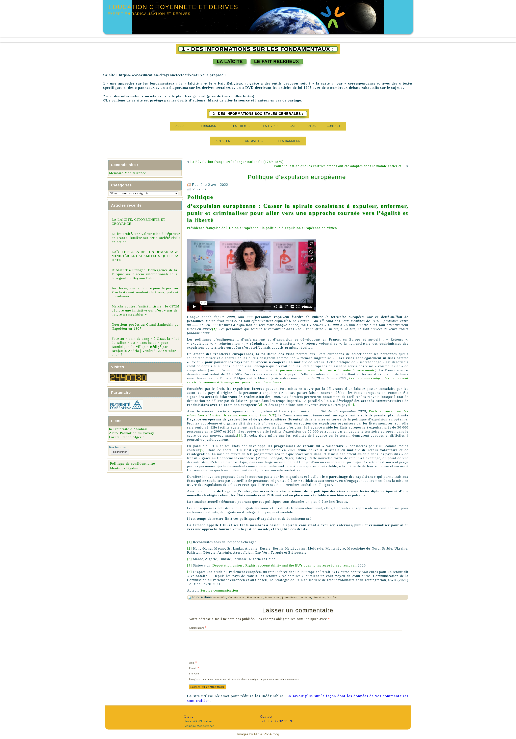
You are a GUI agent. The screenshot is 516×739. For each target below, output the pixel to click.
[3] (351, 405)
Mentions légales (124, 468)
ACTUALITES (254, 140)
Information (272, 597)
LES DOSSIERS (289, 140)
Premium (319, 597)
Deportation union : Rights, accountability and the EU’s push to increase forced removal (284, 565)
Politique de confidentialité (132, 463)
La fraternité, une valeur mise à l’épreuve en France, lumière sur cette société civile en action (146, 238)
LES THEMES (241, 126)
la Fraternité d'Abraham (128, 429)
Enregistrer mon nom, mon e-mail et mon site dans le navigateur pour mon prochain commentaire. (245, 679)
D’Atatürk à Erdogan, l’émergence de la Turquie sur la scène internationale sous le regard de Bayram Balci (144, 274)
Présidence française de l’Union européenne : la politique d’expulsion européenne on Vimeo (262, 228)
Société (332, 597)
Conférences (236, 597)
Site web (194, 673)
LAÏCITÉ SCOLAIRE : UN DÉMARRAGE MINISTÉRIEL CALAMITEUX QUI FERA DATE (145, 256)
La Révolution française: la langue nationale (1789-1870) (237, 162)
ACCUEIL (182, 126)
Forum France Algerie (127, 437)
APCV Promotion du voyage (132, 433)
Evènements (255, 597)
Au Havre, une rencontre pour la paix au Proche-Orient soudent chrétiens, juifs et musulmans (145, 292)
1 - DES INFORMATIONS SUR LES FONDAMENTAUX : (258, 49)
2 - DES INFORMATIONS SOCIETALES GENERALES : (258, 113)
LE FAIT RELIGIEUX (276, 61)
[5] (202, 450)
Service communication (219, 590)
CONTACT (333, 126)
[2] (260, 405)
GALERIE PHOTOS (303, 126)
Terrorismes (210, 126)
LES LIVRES (270, 126)
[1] (189, 542)
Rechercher (118, 447)
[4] (239, 435)
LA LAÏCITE (230, 61)
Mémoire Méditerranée (127, 173)
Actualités (219, 597)
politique (305, 597)
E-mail (194, 668)
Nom (193, 662)
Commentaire (198, 627)
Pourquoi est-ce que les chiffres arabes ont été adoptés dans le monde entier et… (339, 166)
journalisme (289, 597)
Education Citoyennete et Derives (173, 7)
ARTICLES (223, 140)
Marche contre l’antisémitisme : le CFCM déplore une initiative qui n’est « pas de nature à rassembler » (145, 310)
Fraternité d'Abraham (198, 721)
